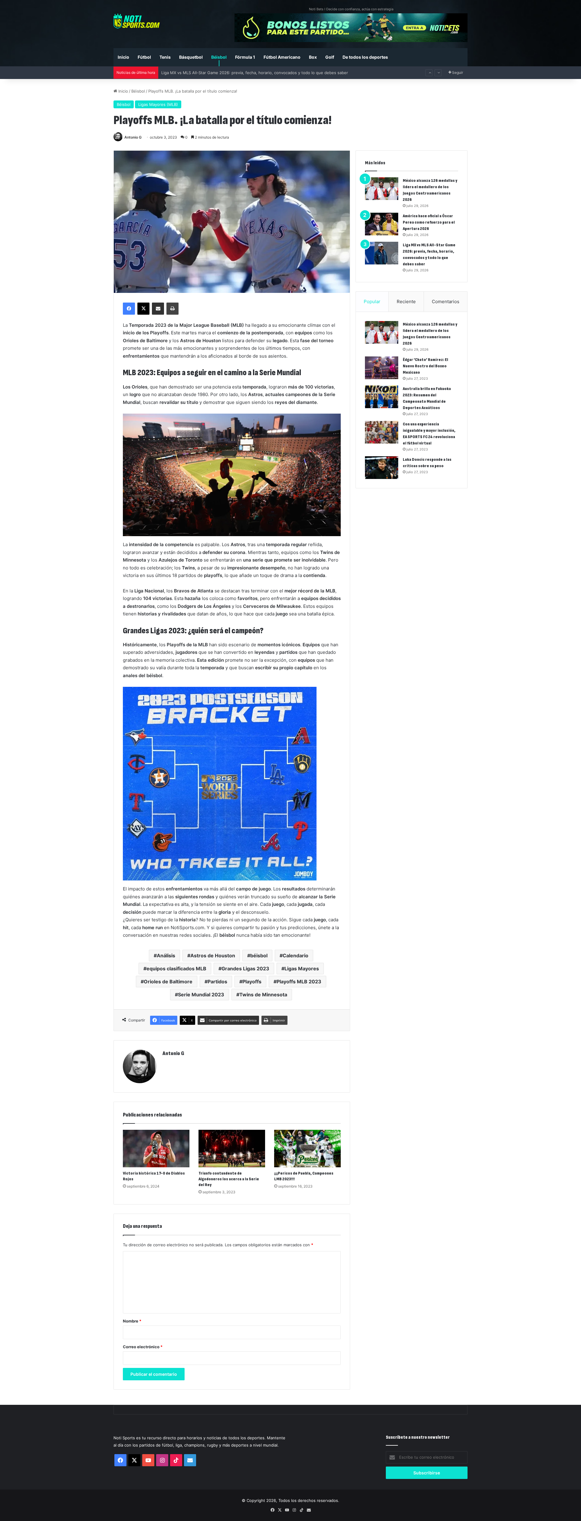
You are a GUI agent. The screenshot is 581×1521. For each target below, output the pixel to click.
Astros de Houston (212, 955)
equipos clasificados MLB (176, 968)
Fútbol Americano (282, 57)
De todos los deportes (365, 57)
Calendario (295, 955)
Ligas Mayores (301, 968)
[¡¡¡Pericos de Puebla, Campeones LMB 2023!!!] (307, 1148)
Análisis (166, 955)
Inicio (123, 57)
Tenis (165, 57)
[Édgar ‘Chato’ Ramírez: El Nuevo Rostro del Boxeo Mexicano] (381, 367)
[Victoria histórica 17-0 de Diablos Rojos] (156, 1148)
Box (313, 57)
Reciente (406, 301)
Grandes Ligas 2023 (245, 968)
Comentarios (445, 301)
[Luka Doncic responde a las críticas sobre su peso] (381, 467)
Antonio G (133, 137)
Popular (372, 301)
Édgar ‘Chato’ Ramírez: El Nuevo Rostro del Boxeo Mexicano (425, 366)
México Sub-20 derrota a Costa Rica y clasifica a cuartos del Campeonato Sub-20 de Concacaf (250, 72)
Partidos (217, 981)
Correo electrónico (142, 1346)
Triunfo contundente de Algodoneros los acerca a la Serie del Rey (229, 1179)
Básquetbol (191, 57)
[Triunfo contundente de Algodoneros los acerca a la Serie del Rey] (232, 1148)
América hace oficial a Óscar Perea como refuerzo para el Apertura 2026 (429, 222)
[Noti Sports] (136, 21)
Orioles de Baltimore (168, 981)
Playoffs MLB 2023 (299, 981)
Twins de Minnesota (263, 995)
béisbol (259, 955)
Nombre (132, 1321)
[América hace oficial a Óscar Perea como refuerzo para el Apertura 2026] (381, 224)
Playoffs (251, 981)
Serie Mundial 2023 (201, 995)
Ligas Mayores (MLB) (158, 104)
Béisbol (219, 57)
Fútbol (144, 57)
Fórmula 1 (245, 57)
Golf (329, 57)
